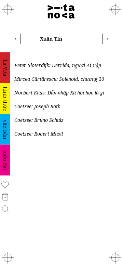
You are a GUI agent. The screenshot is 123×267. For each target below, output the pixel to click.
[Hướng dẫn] (115, 258)
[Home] (61, 11)
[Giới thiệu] (8, 9)
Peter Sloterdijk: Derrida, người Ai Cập (57, 65)
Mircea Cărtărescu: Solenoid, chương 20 (59, 79)
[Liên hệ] (115, 9)
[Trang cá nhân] (5, 184)
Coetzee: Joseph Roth (37, 106)
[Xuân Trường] (103, 38)
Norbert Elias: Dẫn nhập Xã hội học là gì (59, 92)
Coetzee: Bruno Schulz (39, 120)
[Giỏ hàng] (5, 196)
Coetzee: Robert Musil (38, 133)
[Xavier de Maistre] (20, 38)
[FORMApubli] (8, 258)
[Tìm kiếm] (5, 208)
